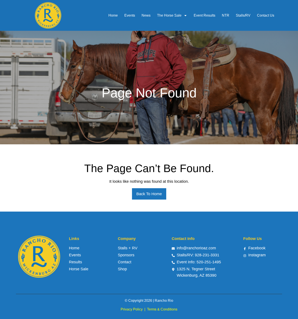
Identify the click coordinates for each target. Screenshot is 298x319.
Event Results (204, 15)
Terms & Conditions (162, 309)
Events (129, 15)
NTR (225, 15)
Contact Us (265, 15)
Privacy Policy (132, 309)
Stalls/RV (243, 15)
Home (113, 15)
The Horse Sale (169, 15)
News (146, 15)
